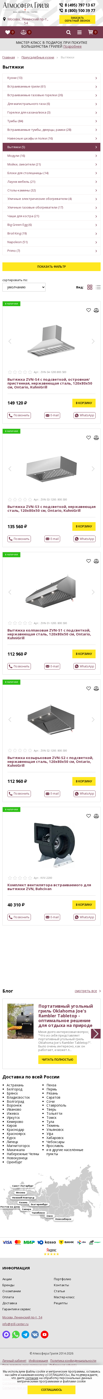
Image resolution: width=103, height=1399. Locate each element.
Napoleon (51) (17, 242)
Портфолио (62, 1279)
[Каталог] (79, 32)
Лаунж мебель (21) (21, 181)
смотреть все (86, 991)
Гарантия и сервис (16, 1309)
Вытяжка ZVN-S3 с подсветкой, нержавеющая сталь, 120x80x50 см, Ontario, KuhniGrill (51, 508)
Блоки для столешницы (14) (27, 173)
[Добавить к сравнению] (96, 310)
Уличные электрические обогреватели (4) (39, 198)
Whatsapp (16, 1334)
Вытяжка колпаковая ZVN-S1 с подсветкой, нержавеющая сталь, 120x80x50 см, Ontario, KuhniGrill (49, 634)
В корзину (84, 403)
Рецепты (61, 1303)
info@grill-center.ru (15, 1324)
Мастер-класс (64, 1297)
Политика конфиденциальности (73, 1360)
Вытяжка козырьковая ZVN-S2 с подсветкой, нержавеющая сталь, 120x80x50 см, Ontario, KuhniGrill (50, 761)
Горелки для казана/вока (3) (28, 112)
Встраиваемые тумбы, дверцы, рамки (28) (39, 129)
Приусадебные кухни (38, 57)
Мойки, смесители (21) (24, 164)
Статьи (59, 1291)
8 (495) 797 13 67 (80, 5)
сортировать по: (15, 280)
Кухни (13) (14, 78)
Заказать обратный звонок (77, 19)
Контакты (61, 1285)
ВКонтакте (35, 1334)
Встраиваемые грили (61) (26, 86)
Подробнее (72, 46)
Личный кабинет (14, 1360)
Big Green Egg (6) (19, 224)
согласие (31, 1378)
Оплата (8, 1297)
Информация (38, 1360)
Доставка (9, 1303)
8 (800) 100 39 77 (80, 10)
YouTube (44, 1334)
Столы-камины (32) (21, 190)
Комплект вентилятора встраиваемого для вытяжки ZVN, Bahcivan (49, 886)
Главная (8, 57)
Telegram (25, 1334)
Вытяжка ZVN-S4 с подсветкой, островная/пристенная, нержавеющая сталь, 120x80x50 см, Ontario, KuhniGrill (49, 383)
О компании (11, 1291)
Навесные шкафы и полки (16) (30, 138)
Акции (7, 1279)
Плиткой (89, 287)
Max (6, 1334)
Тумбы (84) (15, 121)
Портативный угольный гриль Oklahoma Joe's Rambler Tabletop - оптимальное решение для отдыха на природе (65, 1015)
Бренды (8, 1285)
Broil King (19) (17, 233)
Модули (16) (16, 155)
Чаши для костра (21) (23, 216)
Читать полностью (57, 1059)
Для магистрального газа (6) (28, 103)
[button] (9, 341)
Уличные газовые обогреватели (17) (35, 207)
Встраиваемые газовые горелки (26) (35, 95)
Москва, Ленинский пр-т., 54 (27, 21)
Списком (98, 287)
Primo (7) (13, 250)
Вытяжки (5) (16, 147)
